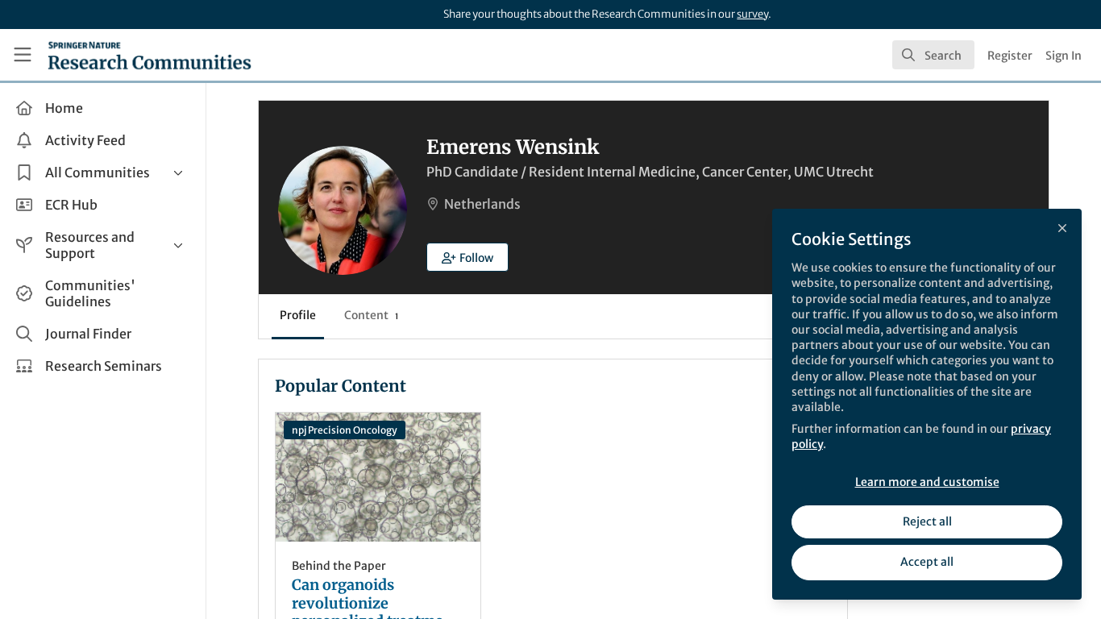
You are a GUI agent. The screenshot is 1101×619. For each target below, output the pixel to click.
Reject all (927, 521)
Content (371, 315)
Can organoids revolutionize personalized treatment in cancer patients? (378, 477)
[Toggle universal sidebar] (22, 54)
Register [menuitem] (1009, 55)
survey (752, 14)
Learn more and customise (927, 482)
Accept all (927, 562)
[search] (933, 54)
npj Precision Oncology (344, 430)
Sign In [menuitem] (1063, 55)
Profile (298, 315)
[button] (467, 257)
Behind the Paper (339, 566)
